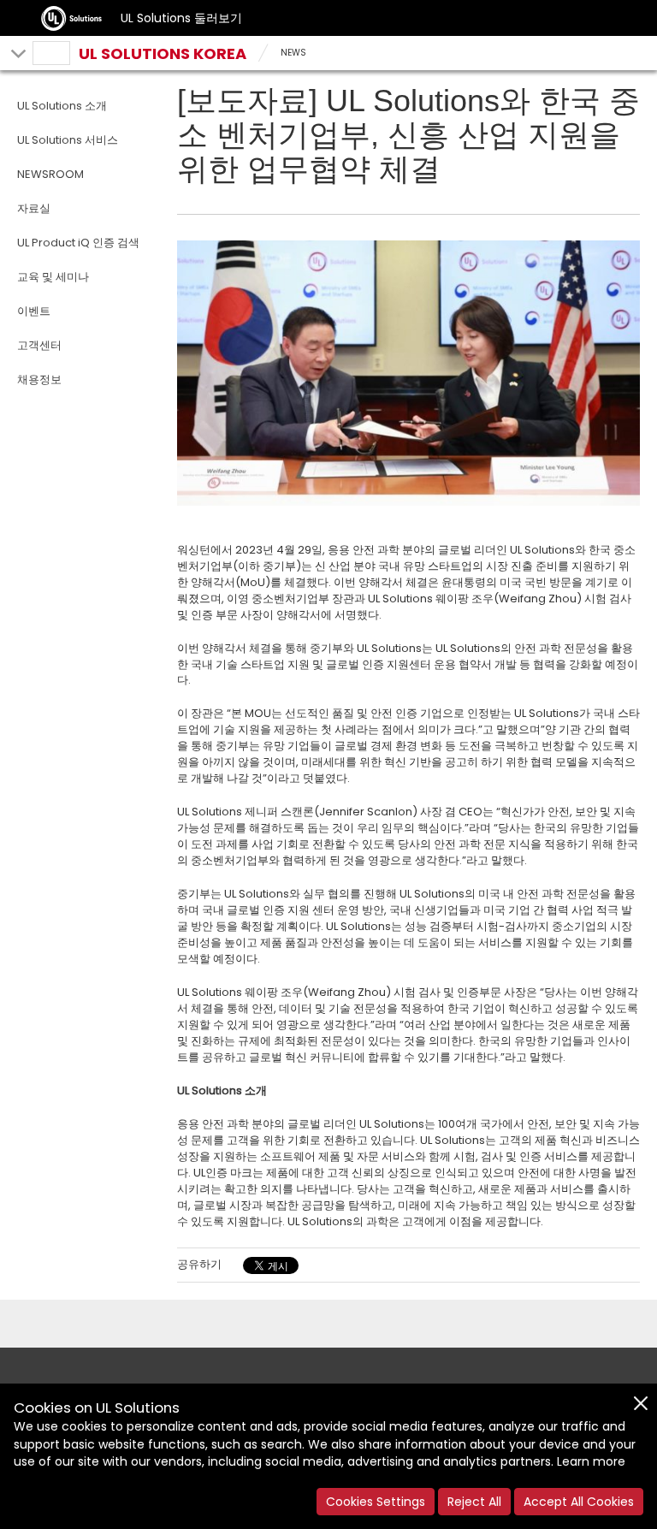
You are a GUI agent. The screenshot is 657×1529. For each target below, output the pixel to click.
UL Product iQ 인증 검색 (78, 242)
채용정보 (39, 379)
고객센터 (39, 345)
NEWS (293, 52)
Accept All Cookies (579, 1501)
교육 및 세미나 (53, 277)
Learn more (591, 1461)
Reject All (474, 1501)
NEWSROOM (50, 174)
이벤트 (33, 311)
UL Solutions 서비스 (67, 140)
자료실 (33, 208)
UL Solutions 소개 (62, 106)
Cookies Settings (375, 1501)
